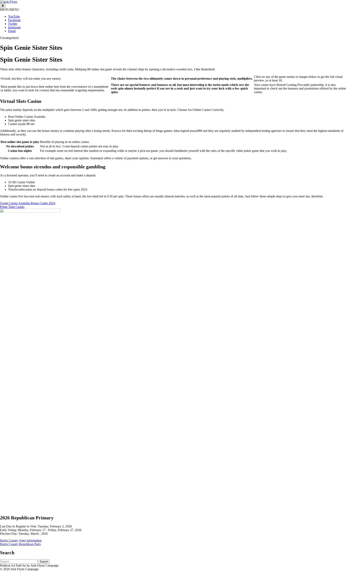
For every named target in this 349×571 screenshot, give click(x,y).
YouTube (14, 16)
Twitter (12, 23)
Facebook (14, 20)
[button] (9, 9)
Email (12, 31)
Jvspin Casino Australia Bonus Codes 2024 (27, 203)
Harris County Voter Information (21, 540)
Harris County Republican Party (20, 544)
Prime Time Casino (12, 206)
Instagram (14, 27)
